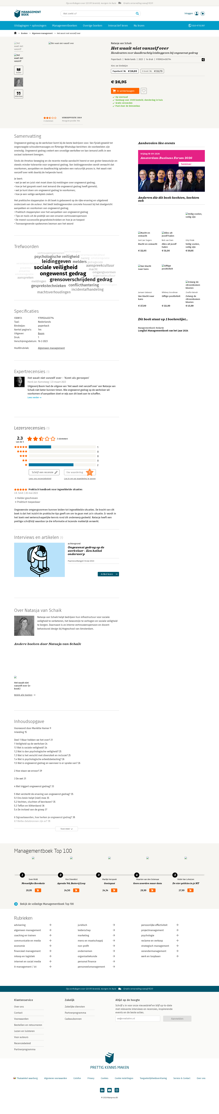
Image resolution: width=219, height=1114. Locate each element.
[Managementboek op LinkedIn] (102, 1090)
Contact (18, 1012)
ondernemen (85, 951)
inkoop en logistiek (24, 956)
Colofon (77, 1078)
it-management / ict (25, 966)
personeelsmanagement (91, 966)
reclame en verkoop (152, 940)
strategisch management (155, 945)
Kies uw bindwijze (119, 66)
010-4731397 (198, 25)
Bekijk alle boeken (23, 695)
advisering (20, 925)
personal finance (87, 961)
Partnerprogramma (24, 1049)
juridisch (82, 925)
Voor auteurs (21, 1037)
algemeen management (27, 930)
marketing (83, 935)
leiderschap (84, 930)
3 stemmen (48, 121)
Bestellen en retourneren (28, 1025)
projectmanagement (152, 930)
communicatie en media (27, 940)
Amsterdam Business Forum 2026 (166, 158)
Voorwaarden (21, 1018)
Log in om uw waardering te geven (80, 478)
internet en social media (27, 961)
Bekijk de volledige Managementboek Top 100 (47, 904)
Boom (41, 333)
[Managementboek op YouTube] (109, 1090)
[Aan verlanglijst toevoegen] (144, 91)
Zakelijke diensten (75, 1006)
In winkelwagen (125, 90)
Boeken (24, 33)
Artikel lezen (107, 574)
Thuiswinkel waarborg (27, 1078)
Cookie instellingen (124, 1078)
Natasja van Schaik (121, 43)
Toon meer (65, 829)
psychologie (147, 935)
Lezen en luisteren (24, 1031)
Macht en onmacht (147, 244)
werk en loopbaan (151, 956)
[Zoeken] (137, 14)
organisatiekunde (87, 956)
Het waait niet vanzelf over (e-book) (22, 685)
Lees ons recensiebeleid (40, 478)
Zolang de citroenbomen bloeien (193, 299)
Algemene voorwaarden (55, 1078)
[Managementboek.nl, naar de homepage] (27, 17)
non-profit (83, 945)
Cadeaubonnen (73, 1018)
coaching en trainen (25, 935)
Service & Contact (181, 1078)
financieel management (27, 951)
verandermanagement (153, 951)
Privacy (90, 1078)
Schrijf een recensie (42, 472)
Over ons (19, 1006)
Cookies (104, 1078)
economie (19, 945)
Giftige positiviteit (171, 296)
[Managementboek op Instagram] (117, 1090)
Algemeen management (42, 33)
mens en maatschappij (90, 940)
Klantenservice (23, 1000)
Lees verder (33, 397)
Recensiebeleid (22, 1043)
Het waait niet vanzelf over (68, 33)
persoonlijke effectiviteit (154, 925)
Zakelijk (69, 1000)
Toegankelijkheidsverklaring (153, 1078)
